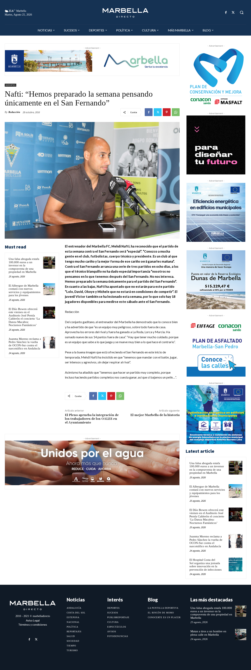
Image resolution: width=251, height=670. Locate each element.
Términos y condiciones (32, 624)
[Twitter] (233, 12)
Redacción (14, 112)
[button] (241, 12)
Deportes (10, 85)
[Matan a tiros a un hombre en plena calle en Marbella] (240, 634)
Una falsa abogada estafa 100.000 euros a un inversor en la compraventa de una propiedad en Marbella (24, 265)
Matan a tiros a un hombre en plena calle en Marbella (208, 633)
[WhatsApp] (176, 112)
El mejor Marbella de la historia (155, 415)
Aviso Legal (33, 620)
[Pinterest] (167, 112)
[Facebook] (226, 12)
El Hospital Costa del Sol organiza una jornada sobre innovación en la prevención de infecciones (205, 564)
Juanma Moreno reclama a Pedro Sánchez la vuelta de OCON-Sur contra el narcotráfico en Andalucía (25, 343)
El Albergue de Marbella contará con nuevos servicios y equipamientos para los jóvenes (24, 290)
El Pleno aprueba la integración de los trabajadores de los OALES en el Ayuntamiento (92, 418)
